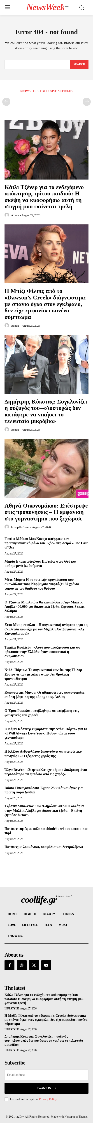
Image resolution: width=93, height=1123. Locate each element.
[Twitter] (34, 965)
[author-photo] (7, 215)
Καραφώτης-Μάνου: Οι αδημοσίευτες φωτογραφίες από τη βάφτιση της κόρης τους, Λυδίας (44, 694)
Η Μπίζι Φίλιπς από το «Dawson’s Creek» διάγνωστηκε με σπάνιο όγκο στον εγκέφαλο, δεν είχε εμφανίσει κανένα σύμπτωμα (45, 304)
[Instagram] (22, 965)
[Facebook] (9, 965)
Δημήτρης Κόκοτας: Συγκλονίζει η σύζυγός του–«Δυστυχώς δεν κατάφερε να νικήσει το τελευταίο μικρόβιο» (46, 411)
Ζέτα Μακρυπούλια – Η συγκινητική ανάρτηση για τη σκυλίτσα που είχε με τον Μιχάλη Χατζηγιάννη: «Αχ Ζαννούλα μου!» (46, 629)
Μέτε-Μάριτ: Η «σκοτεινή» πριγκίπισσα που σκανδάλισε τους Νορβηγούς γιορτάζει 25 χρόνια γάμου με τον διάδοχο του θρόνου (42, 584)
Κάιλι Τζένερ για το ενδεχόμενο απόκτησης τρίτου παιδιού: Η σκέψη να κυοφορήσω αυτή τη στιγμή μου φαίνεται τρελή (44, 197)
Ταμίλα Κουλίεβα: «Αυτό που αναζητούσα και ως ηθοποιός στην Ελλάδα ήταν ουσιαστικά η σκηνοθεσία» (42, 651)
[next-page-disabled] (87, 102)
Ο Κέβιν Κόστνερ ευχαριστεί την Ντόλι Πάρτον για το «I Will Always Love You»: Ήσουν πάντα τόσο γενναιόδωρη (46, 733)
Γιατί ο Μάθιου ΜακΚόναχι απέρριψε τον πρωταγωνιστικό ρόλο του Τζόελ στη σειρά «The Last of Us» (46, 543)
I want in (44, 1088)
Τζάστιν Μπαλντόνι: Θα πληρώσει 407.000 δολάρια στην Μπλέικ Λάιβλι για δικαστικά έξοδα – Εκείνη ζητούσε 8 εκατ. (44, 810)
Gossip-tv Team (20, 527)
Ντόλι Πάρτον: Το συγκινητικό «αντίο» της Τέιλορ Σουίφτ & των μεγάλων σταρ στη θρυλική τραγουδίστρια (43, 674)
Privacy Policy (48, 1099)
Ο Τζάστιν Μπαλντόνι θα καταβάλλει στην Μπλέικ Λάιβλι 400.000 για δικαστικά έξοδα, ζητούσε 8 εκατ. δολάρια (45, 606)
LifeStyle (12, 1008)
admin (15, 215)
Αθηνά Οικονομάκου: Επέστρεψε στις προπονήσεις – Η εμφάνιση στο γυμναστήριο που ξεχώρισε (46, 512)
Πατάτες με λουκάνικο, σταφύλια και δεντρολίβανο (44, 847)
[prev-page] (6, 102)
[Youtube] (46, 965)
